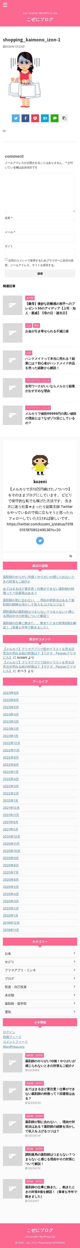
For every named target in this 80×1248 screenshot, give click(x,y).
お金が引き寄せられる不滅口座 (47, 331)
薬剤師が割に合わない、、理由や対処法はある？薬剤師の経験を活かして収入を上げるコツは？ (38, 602)
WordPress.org (13, 1047)
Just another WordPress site (40, 1236)
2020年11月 (11, 844)
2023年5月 (11, 707)
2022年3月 (11, 786)
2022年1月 (10, 800)
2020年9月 (11, 858)
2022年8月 (11, 765)
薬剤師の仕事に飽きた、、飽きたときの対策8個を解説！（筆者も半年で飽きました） (39, 625)
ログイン (9, 1032)
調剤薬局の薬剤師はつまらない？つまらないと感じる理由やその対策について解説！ (38, 614)
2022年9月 (11, 757)
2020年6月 (11, 880)
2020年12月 (11, 836)
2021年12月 (11, 808)
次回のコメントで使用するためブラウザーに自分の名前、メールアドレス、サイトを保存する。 (39, 263)
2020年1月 (10, 915)
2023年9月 (11, 693)
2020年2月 (11, 908)
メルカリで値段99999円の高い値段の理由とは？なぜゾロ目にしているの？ (50, 418)
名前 (8, 217)
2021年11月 (11, 815)
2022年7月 (11, 772)
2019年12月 (11, 923)
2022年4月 (11, 779)
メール (10, 232)
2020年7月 (11, 872)
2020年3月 (11, 901)
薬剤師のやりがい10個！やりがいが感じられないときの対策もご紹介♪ (39, 579)
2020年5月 (11, 887)
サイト (9, 246)
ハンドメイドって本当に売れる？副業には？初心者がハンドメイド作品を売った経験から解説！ (50, 363)
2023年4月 (11, 714)
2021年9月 (10, 822)
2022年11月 (11, 750)
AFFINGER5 (58, 1242)
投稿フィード (12, 1037)
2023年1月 (10, 736)
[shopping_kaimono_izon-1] (45, 118)
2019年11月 (11, 930)
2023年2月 (11, 729)
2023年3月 (11, 721)
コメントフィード (15, 1042)
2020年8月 (11, 865)
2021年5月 (10, 829)
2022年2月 (11, 793)
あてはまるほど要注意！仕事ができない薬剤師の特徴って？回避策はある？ (38, 591)
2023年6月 (11, 700)
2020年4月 (11, 894)
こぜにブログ (40, 19)
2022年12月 (11, 743)
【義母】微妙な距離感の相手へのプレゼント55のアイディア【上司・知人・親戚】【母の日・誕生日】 (50, 308)
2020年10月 (11, 851)
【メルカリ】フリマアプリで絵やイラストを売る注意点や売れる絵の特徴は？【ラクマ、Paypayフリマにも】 (39, 653)
